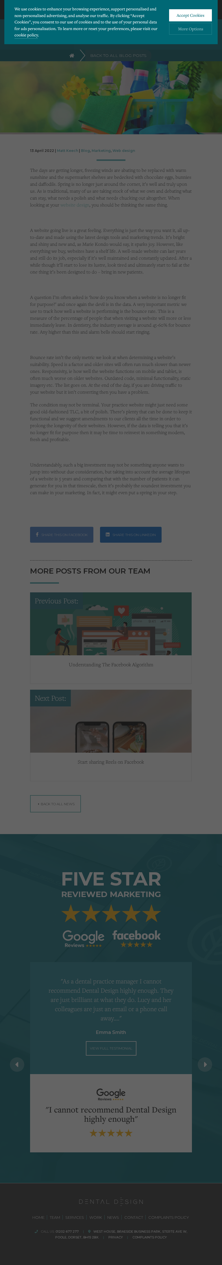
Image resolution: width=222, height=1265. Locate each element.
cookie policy (26, 35)
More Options (190, 28)
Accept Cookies (190, 15)
